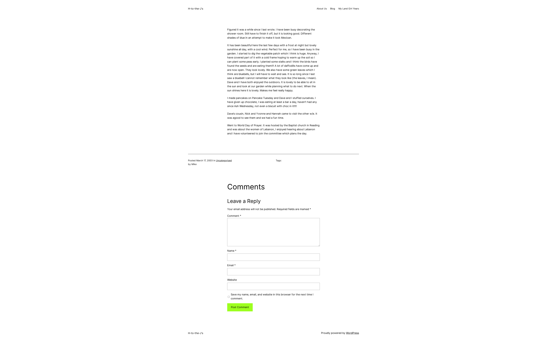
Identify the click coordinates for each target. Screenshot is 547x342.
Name (231, 250)
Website (232, 279)
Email (231, 265)
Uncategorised (224, 160)
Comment (234, 215)
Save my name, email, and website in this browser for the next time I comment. (272, 296)
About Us (322, 8)
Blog (332, 8)
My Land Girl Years (348, 8)
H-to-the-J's (195, 8)
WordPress (352, 332)
